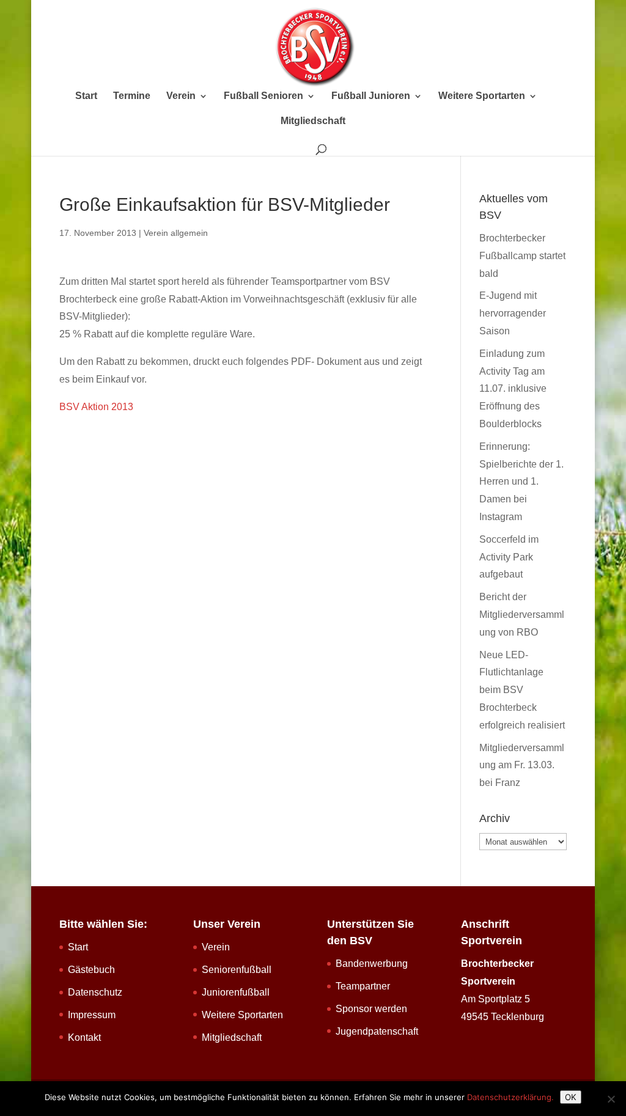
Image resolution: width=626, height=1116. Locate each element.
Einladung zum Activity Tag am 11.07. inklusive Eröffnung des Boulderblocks (513, 388)
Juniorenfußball (236, 992)
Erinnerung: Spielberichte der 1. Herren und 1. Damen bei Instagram (521, 481)
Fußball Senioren (263, 96)
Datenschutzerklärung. (510, 1097)
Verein (181, 96)
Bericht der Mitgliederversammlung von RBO (521, 614)
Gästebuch (91, 969)
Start (86, 96)
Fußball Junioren (370, 96)
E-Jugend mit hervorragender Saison (512, 313)
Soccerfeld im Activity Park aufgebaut (509, 557)
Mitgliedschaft (313, 121)
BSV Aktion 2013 (96, 407)
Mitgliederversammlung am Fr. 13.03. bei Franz (521, 765)
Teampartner (363, 986)
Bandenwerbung (372, 963)
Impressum (92, 1015)
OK (570, 1097)
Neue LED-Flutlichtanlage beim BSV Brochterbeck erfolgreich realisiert (522, 690)
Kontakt (84, 1037)
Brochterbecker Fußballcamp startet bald (522, 256)
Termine (131, 96)
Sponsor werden (371, 1009)
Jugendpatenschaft (377, 1031)
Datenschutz (95, 992)
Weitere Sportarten (481, 96)
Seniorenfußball (236, 969)
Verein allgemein (176, 233)
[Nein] (611, 1099)
